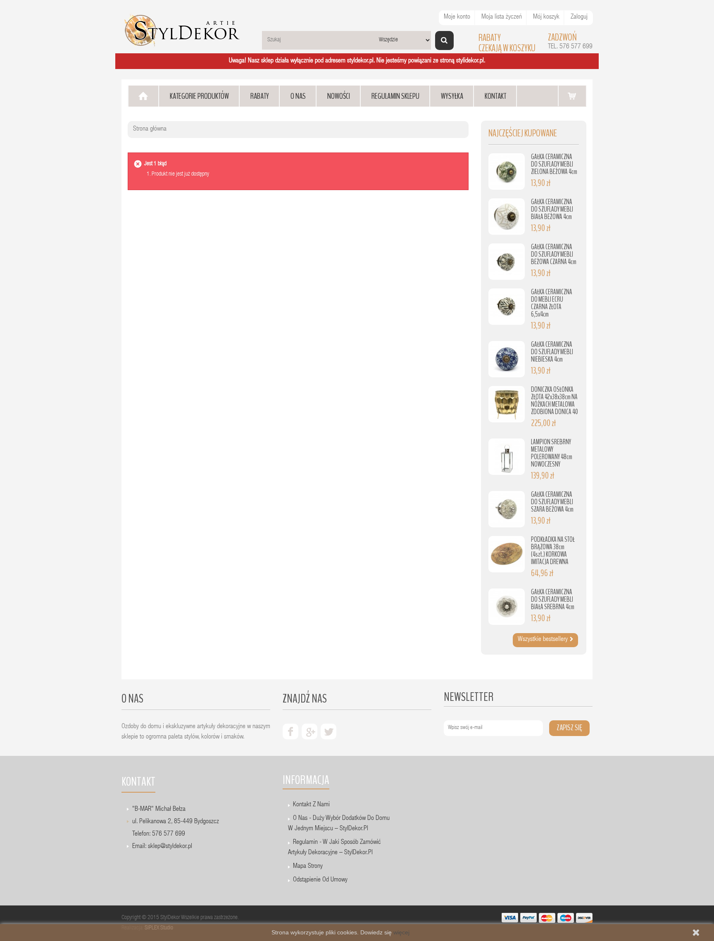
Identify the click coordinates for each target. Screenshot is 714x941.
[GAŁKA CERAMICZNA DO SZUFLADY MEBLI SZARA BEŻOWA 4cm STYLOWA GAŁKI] (506, 509)
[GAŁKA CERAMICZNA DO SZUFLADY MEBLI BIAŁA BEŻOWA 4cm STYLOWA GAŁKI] (506, 216)
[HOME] (143, 96)
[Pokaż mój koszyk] (572, 95)
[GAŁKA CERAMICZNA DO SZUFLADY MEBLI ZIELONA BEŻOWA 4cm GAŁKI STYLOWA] (506, 171)
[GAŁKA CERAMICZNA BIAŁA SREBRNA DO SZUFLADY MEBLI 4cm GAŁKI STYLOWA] (506, 606)
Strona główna (150, 129)
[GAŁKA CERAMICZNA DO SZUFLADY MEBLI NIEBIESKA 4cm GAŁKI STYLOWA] (506, 359)
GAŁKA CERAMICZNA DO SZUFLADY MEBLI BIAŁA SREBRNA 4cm (552, 599)
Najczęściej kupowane (522, 133)
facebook (290, 731)
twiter (328, 731)
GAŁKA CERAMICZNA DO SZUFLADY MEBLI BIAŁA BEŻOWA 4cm (552, 209)
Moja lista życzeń (501, 17)
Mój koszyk (546, 17)
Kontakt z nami (311, 805)
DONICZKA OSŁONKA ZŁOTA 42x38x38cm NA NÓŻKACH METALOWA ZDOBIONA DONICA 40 (554, 401)
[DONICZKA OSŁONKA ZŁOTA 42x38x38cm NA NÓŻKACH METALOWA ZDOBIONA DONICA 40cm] (506, 404)
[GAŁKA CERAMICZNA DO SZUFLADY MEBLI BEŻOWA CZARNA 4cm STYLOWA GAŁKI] (506, 261)
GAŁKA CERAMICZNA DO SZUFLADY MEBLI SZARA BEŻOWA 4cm (552, 502)
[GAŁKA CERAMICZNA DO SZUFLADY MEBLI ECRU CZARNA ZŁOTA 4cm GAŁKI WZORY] (506, 306)
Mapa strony (308, 866)
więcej (401, 932)
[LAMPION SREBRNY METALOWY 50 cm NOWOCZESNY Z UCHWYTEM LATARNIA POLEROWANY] (506, 456)
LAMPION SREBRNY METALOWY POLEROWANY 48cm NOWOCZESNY (551, 453)
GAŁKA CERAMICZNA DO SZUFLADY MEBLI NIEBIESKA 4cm (552, 352)
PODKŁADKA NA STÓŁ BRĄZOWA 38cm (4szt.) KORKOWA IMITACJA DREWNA (553, 551)
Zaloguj (579, 17)
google (309, 731)
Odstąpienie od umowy (320, 880)
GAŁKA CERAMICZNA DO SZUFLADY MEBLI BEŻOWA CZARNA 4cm (553, 254)
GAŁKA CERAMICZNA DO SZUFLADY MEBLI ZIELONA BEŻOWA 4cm (554, 164)
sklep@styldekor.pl (170, 846)
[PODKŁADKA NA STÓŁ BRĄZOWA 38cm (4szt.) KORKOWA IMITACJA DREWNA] (506, 554)
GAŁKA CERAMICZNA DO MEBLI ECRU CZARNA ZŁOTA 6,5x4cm (551, 303)
